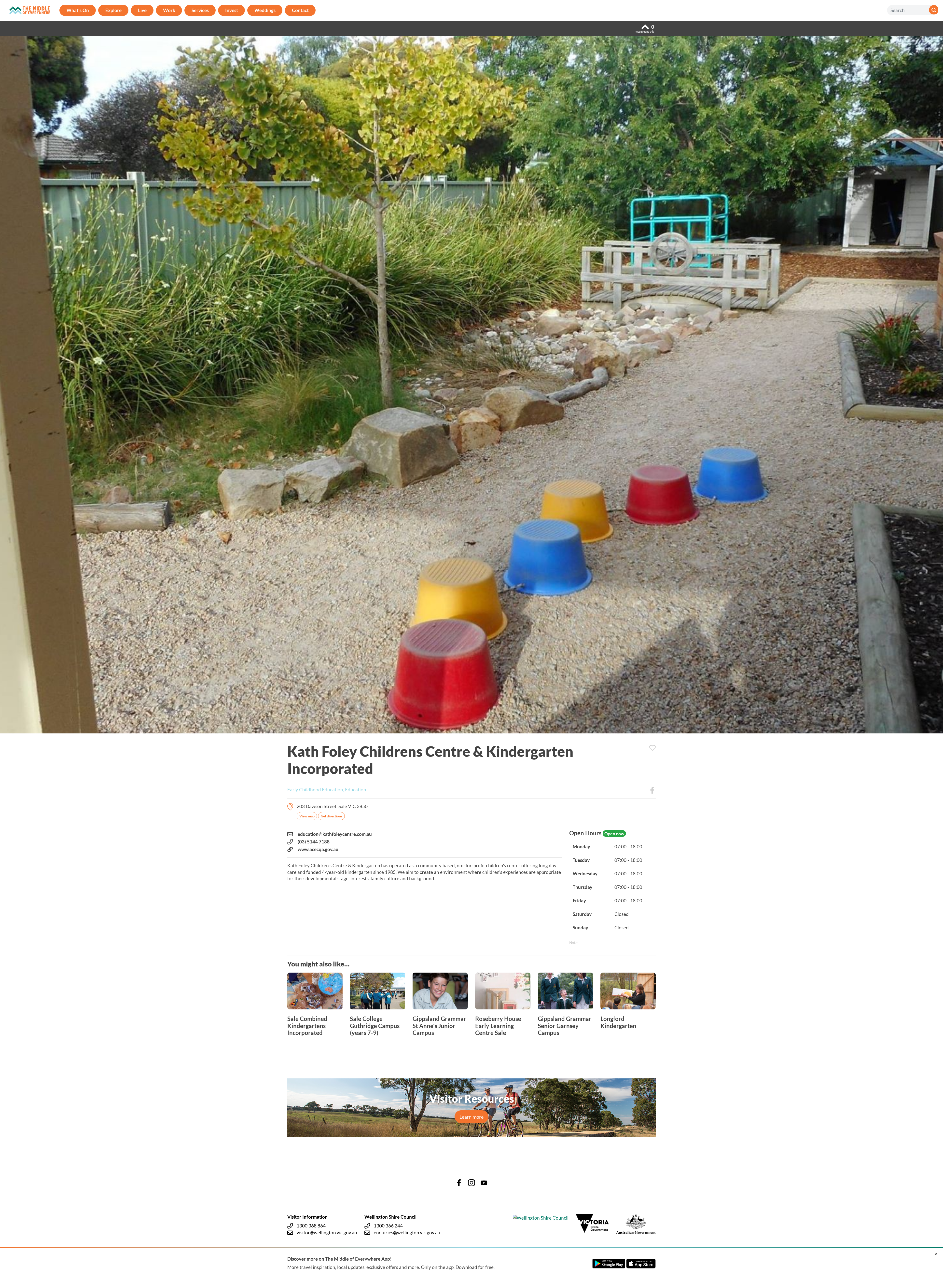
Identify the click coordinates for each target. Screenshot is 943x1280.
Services (200, 10)
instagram (471, 1182)
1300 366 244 (388, 1225)
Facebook (652, 790)
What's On (78, 10)
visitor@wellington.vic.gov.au (327, 1232)
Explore (113, 10)
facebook (459, 1182)
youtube (484, 1182)
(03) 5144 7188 (314, 841)
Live (142, 10)
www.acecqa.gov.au (318, 849)
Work (169, 10)
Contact (300, 10)
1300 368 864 (311, 1225)
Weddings (265, 10)
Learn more (471, 1117)
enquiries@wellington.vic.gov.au (407, 1232)
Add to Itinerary (652, 748)
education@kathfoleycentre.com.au (335, 834)
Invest (231, 10)
